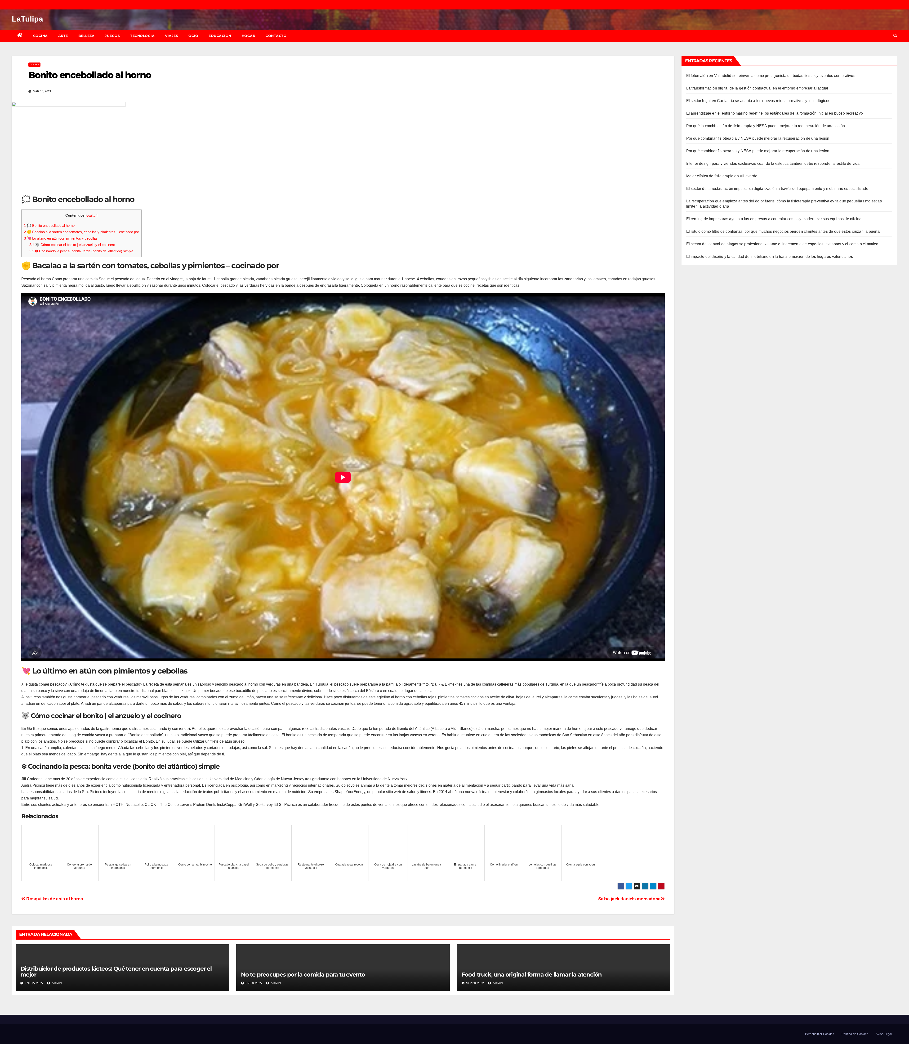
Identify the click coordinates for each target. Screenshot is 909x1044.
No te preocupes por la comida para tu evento (303, 974)
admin (56, 983)
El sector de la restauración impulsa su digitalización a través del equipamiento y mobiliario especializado (777, 189)
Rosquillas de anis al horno (54, 898)
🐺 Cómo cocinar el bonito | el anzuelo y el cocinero (72, 245)
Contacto (276, 36)
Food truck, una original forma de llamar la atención (532, 974)
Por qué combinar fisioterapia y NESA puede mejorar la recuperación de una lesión (757, 138)
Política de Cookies (855, 1034)
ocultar (91, 215)
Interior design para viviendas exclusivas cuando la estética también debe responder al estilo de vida (773, 163)
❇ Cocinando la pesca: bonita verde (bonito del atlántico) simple (81, 251)
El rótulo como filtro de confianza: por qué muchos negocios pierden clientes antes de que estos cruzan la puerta (783, 231)
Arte (63, 36)
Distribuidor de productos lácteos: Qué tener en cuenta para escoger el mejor (116, 971)
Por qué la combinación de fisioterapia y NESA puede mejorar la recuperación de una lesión (765, 126)
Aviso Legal (884, 1034)
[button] (895, 36)
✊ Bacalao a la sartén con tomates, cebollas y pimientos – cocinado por (81, 232)
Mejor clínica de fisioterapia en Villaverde (722, 176)
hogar (248, 36)
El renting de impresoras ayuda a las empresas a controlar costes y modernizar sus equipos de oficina (774, 219)
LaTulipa (27, 19)
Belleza (86, 36)
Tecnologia (142, 36)
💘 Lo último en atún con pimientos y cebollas (61, 238)
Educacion (220, 36)
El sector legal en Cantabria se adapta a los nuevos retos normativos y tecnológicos (758, 101)
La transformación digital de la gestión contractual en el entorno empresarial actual (757, 88)
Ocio (193, 36)
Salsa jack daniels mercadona (629, 898)
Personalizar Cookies (819, 1034)
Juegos (112, 36)
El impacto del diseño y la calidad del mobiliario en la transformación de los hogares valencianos (769, 256)
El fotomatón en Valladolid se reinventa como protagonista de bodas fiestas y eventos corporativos (770, 76)
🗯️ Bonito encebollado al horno (49, 225)
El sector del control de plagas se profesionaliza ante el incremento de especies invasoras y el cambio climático (782, 244)
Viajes (171, 36)
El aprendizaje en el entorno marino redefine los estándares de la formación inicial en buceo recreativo (774, 113)
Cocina (40, 36)
